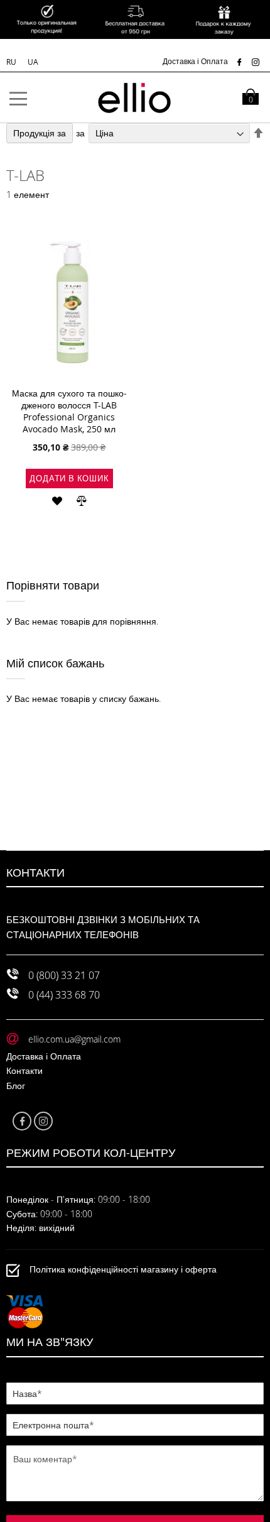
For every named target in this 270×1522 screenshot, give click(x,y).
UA (33, 62)
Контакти (24, 1070)
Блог (15, 1086)
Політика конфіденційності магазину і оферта (123, 1269)
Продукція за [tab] (39, 133)
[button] (57, 499)
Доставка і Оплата (195, 61)
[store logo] (135, 98)
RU (12, 62)
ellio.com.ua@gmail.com (74, 1039)
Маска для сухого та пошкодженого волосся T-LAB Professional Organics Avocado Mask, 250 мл (69, 411)
